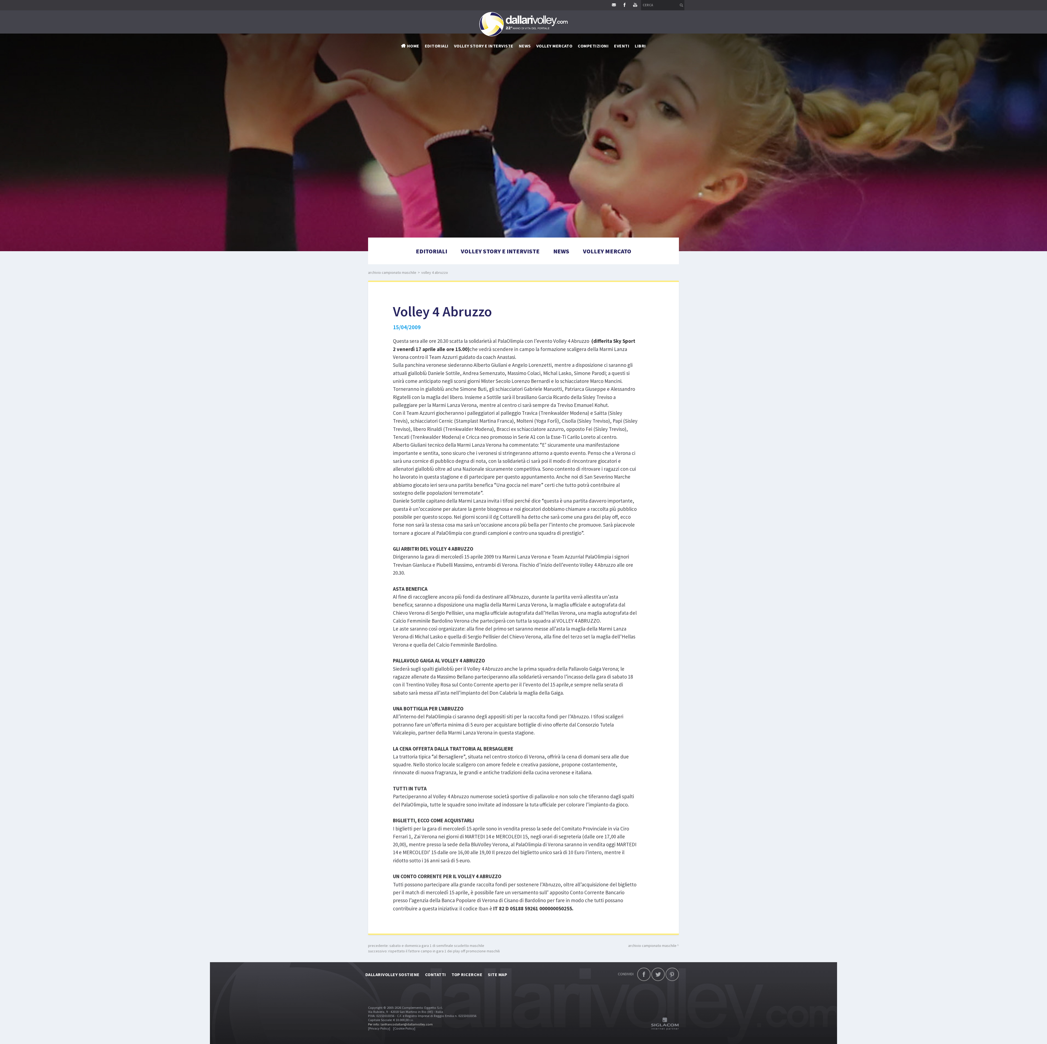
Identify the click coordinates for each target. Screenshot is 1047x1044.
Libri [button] (640, 46)
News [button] (525, 46)
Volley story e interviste (483, 46)
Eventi (621, 46)
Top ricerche (467, 974)
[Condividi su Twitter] (658, 974)
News (561, 251)
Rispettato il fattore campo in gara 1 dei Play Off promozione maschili (444, 951)
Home (413, 46)
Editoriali (437, 46)
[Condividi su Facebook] (644, 974)
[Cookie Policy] (404, 1028)
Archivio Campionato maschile (392, 272)
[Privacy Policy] (379, 1028)
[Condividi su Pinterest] (672, 974)
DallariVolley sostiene (392, 974)
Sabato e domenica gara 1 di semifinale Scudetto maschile (436, 945)
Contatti (435, 974)
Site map (497, 974)
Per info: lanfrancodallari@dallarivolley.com (400, 1024)
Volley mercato (554, 46)
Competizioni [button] (593, 46)
